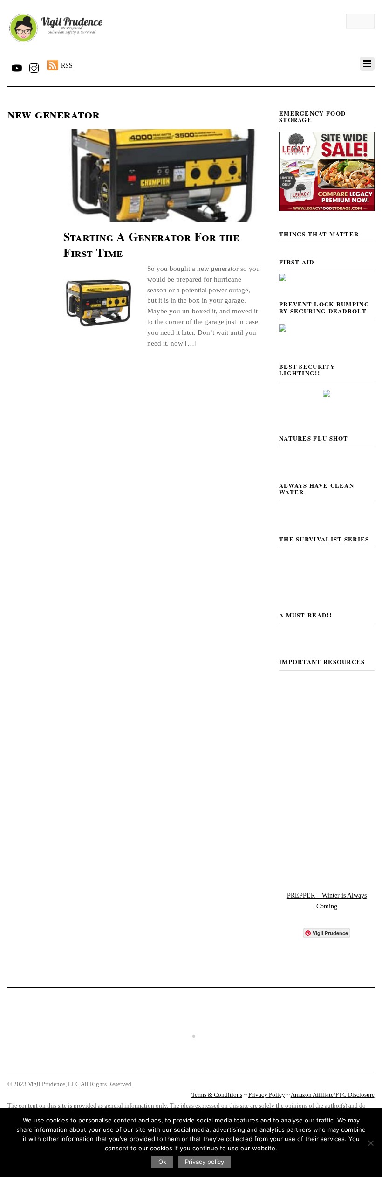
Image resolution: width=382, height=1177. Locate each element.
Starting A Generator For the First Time (151, 244)
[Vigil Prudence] (56, 42)
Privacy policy (204, 1161)
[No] (370, 1143)
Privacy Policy (266, 1095)
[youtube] (16, 66)
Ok (162, 1161)
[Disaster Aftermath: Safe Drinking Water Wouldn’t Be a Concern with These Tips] (191, 1064)
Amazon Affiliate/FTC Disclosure (333, 1095)
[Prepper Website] (327, 868)
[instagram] (34, 66)
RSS (67, 65)
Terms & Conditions (216, 1095)
